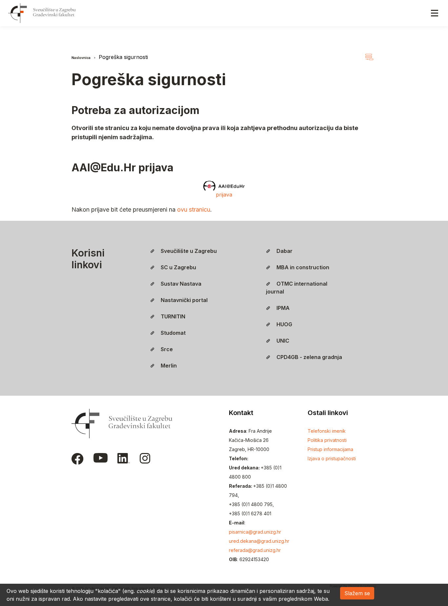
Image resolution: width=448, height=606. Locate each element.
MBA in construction (302, 267)
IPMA (282, 308)
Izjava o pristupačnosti (332, 458)
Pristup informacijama (330, 449)
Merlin (168, 365)
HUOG (283, 324)
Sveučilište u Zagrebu (188, 251)
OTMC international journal (296, 287)
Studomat (172, 333)
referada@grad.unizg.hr (255, 550)
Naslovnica (81, 58)
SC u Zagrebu (177, 267)
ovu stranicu (193, 209)
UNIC (282, 340)
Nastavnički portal (183, 300)
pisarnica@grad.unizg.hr (255, 532)
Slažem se (357, 593)
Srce (166, 349)
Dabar (284, 251)
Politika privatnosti (327, 440)
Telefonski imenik (327, 431)
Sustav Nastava (180, 283)
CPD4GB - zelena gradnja (308, 357)
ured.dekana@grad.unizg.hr (259, 541)
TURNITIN (172, 316)
